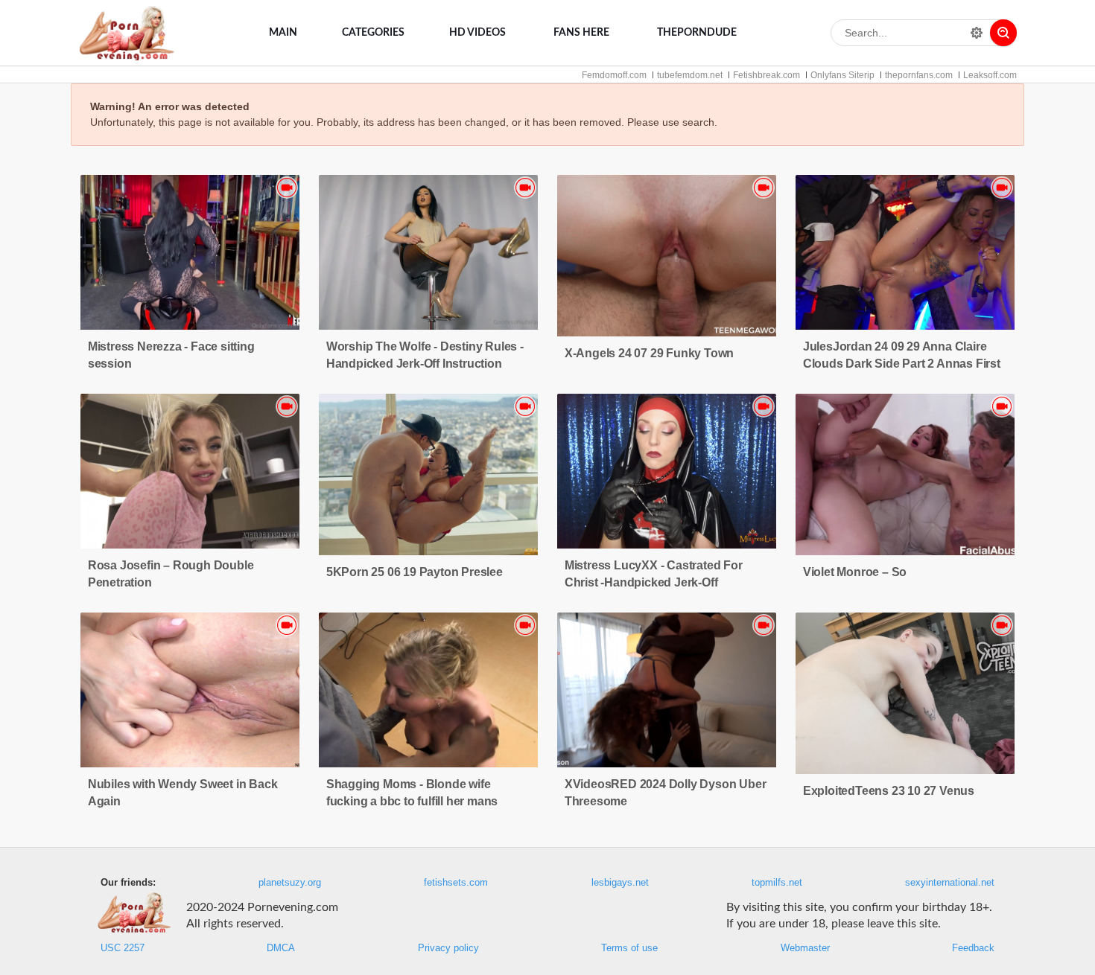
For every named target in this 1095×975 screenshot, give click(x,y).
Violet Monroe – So (855, 572)
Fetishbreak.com (766, 75)
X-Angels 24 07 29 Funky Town (649, 353)
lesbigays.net (620, 883)
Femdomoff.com (614, 75)
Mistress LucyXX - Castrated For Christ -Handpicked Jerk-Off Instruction (654, 582)
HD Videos (477, 33)
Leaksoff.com (990, 75)
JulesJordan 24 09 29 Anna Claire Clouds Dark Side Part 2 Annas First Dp (901, 363)
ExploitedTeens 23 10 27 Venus (888, 790)
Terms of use (629, 948)
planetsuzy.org (289, 883)
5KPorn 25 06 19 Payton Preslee (414, 572)
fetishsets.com (456, 883)
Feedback (973, 948)
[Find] (1003, 32)
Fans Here (581, 33)
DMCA (281, 948)
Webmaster (805, 948)
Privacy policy (448, 948)
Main (283, 33)
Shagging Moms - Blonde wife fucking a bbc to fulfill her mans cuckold (412, 801)
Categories (373, 33)
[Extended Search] (976, 32)
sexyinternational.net (949, 883)
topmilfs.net (777, 883)
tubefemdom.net (690, 75)
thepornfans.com (919, 75)
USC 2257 (123, 948)
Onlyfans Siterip (842, 75)
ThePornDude (697, 33)
